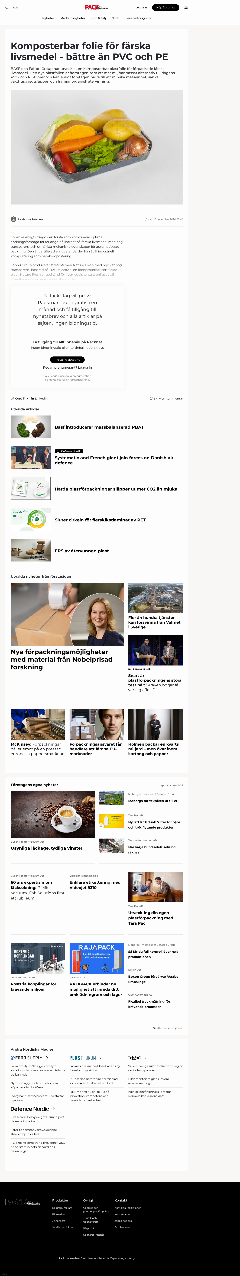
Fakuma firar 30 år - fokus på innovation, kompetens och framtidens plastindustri (89, 1096)
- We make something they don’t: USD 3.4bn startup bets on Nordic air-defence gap (38, 1147)
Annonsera (58, 1220)
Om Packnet (122, 1227)
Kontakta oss (123, 1214)
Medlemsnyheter (72, 18)
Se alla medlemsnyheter (168, 1028)
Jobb (115, 18)
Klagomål (89, 1228)
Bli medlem (59, 1214)
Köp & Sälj (99, 18)
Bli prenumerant (62, 1207)
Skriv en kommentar (168, 398)
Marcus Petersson (33, 219)
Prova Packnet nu (67, 359)
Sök (15, 7)
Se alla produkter (62, 1227)
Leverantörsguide (138, 18)
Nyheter (48, 18)
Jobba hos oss (123, 1220)
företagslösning (79, 379)
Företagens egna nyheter (34, 785)
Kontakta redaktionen (128, 1207)
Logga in (85, 367)
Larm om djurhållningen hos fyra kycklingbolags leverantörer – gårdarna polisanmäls (38, 1070)
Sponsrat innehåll (94, 1234)
